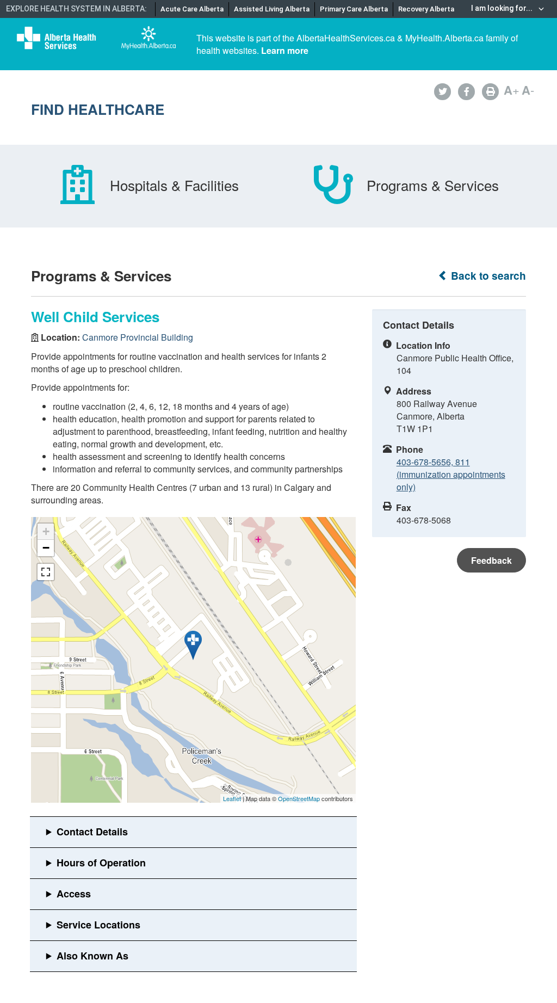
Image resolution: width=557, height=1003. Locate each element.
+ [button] (45, 531)
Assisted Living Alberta (272, 9)
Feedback (491, 560)
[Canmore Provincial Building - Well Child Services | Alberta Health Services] (193, 645)
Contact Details (92, 831)
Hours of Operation (101, 863)
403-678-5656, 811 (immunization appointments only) (451, 474)
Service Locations (98, 925)
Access (74, 894)
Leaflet (232, 798)
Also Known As (92, 956)
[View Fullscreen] (46, 572)
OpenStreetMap (299, 798)
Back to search (487, 275)
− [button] (45, 548)
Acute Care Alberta (192, 9)
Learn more (284, 50)
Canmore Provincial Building (137, 337)
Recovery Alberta (426, 9)
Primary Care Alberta (354, 9)
